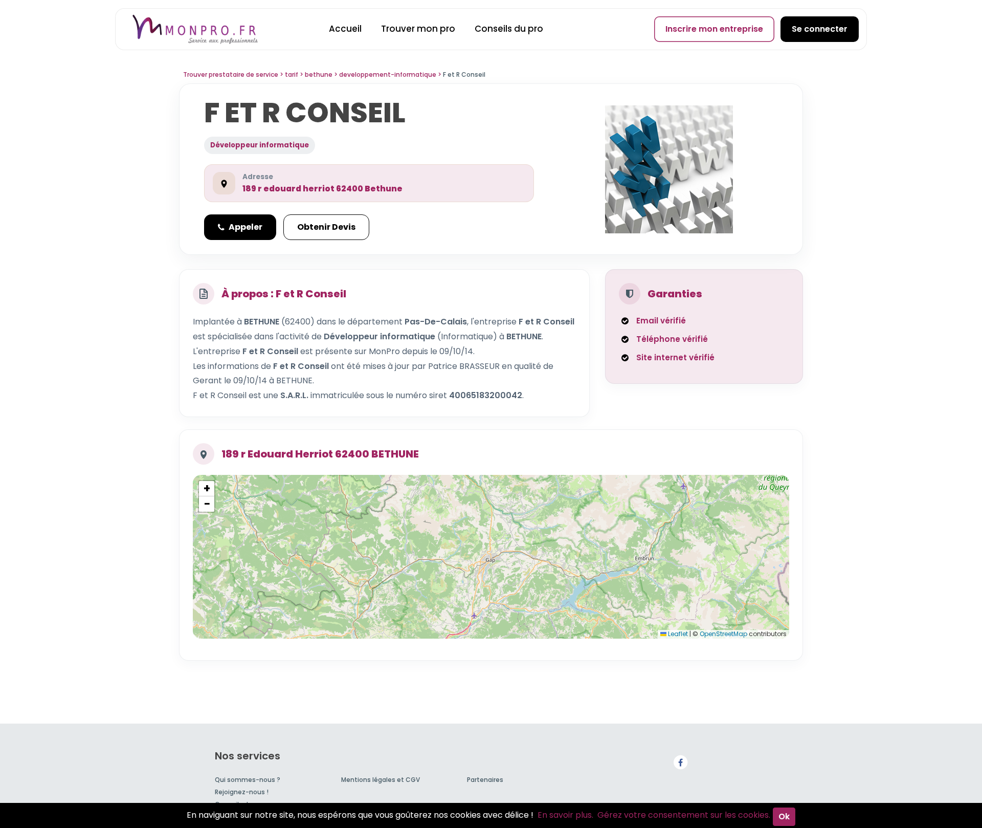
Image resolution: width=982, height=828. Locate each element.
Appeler (245, 227)
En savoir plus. (565, 815)
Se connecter (819, 29)
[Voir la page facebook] (680, 762)
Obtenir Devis (326, 227)
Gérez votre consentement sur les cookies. (683, 815)
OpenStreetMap (723, 633)
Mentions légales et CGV (380, 779)
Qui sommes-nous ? (247, 779)
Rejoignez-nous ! (242, 792)
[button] (206, 488)
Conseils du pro (509, 29)
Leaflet (677, 633)
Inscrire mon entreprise (714, 29)
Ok (784, 816)
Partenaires (485, 779)
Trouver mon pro (418, 29)
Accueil (345, 29)
